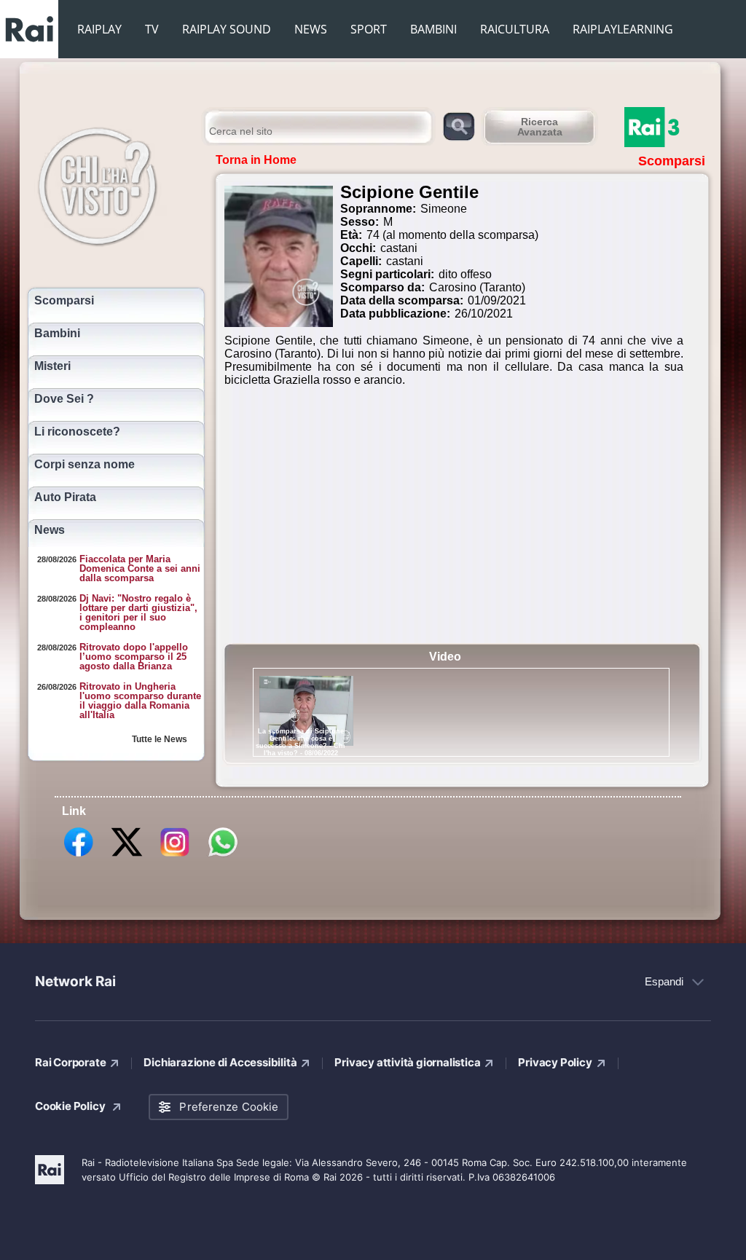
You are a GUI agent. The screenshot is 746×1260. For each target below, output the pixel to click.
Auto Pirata (65, 497)
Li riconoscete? (77, 432)
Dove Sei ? (64, 399)
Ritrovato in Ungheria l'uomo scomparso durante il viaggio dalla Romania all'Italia (140, 701)
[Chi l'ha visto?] (112, 184)
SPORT (368, 29)
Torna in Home (256, 160)
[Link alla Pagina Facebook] (78, 855)
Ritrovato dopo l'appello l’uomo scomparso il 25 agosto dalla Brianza (133, 656)
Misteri (52, 366)
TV (152, 29)
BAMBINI (433, 29)
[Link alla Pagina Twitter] (127, 855)
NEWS (310, 29)
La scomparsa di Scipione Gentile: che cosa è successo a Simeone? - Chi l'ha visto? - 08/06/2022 (300, 742)
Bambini (57, 333)
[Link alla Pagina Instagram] (175, 855)
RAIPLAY (99, 29)
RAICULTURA (514, 29)
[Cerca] (458, 126)
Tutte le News (159, 739)
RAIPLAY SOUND (226, 29)
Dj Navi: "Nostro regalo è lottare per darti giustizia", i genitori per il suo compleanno (138, 612)
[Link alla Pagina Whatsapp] (223, 855)
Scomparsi (64, 301)
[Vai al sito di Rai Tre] (668, 127)
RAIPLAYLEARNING (623, 29)
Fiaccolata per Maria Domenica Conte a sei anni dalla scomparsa (139, 568)
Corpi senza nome (84, 464)
